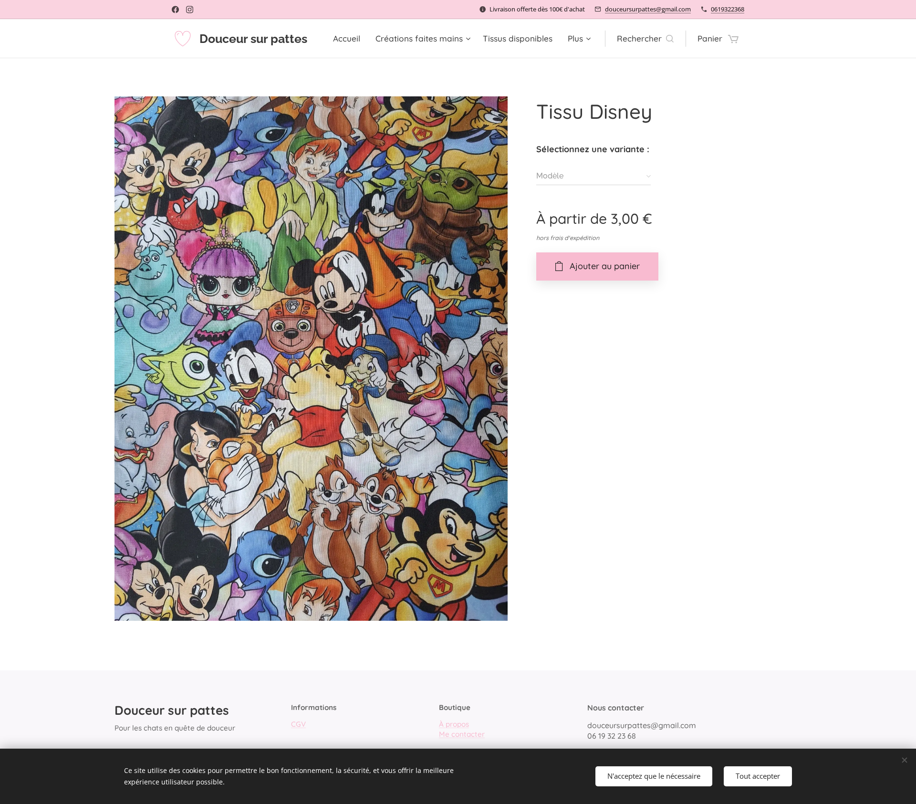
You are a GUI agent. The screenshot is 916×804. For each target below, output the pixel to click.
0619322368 (727, 9)
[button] (645, 39)
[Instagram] (190, 9)
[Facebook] (175, 9)
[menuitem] (349, 39)
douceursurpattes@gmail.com (648, 9)
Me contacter (462, 734)
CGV (298, 724)
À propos (454, 724)
